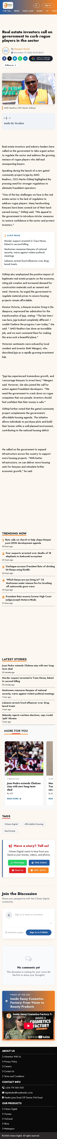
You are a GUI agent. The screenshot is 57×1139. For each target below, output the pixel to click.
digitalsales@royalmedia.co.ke (19, 1092)
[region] (28, 772)
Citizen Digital (10, 1109)
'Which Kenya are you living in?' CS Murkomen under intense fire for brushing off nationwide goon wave (29, 583)
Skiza (6, 1123)
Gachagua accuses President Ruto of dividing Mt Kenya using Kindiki (30, 568)
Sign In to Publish (39, 932)
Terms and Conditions (14, 1076)
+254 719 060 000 (14, 1087)
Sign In (48, 5)
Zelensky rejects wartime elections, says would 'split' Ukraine (27, 716)
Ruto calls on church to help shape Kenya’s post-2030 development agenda (28, 541)
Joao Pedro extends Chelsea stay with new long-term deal (28, 667)
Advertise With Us (12, 1056)
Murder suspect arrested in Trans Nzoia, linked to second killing (25, 242)
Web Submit (41, 862)
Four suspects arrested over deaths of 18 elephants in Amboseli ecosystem (28, 554)
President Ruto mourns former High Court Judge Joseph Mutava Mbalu (28, 598)
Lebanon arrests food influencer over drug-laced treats (26, 262)
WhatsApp (19, 862)
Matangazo (9, 1128)
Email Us (19, 870)
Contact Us (9, 1071)
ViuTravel (8, 1118)
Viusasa (7, 1114)
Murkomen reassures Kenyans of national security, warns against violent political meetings (25, 252)
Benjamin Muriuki (22, 49)
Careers (8, 1066)
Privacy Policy (10, 1061)
